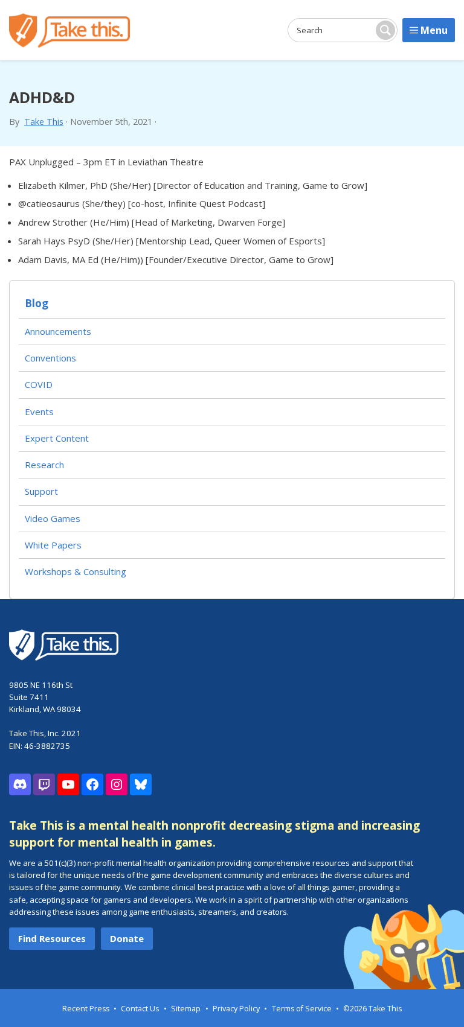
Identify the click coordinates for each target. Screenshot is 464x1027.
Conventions (50, 358)
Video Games (52, 518)
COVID (39, 384)
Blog (36, 303)
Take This (43, 121)
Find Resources (52, 938)
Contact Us (140, 1008)
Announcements (58, 331)
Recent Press (85, 1008)
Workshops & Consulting (75, 571)
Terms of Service (302, 1008)
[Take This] (69, 30)
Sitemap (186, 1008)
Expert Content (57, 438)
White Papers (53, 545)
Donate (127, 938)
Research (44, 465)
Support (41, 491)
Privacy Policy (236, 1008)
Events (39, 411)
